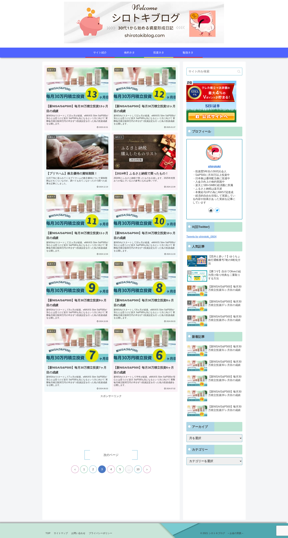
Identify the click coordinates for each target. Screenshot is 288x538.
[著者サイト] (210, 210)
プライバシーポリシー (100, 533)
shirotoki (214, 166)
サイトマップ (61, 533)
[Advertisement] (111, 422)
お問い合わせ (78, 533)
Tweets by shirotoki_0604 (201, 236)
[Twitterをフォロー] (217, 210)
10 (138, 469)
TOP (48, 533)
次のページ (111, 455)
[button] (239, 71)
